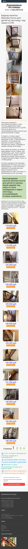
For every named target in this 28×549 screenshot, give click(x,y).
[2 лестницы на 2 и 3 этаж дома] (11, 355)
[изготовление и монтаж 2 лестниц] (11, 413)
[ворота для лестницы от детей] (14, 30)
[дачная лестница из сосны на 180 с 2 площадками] (11, 315)
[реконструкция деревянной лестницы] (11, 394)
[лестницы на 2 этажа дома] (11, 433)
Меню (4, 1)
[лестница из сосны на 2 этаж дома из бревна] (11, 276)
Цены (2, 529)
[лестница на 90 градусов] (11, 218)
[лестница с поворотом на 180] (11, 296)
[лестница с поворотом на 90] (11, 374)
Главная (3, 525)
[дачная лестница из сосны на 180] (11, 335)
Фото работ (3, 526)
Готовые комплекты (5, 530)
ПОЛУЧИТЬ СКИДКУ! (14, 484)
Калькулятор (4, 528)
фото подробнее (10, 228)
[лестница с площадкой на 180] (11, 237)
